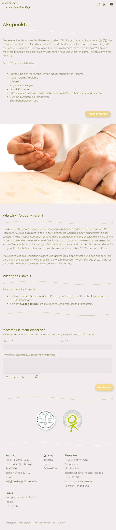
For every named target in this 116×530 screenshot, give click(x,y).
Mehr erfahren (98, 113)
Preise (9, 501)
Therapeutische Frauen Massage (84, 472)
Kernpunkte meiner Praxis (21, 497)
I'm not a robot (17, 377)
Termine (48, 459)
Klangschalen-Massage (78, 481)
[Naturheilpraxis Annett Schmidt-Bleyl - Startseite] (23, 6)
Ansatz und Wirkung (76, 459)
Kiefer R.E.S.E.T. (73, 477)
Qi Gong (48, 455)
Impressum (11, 522)
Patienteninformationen (44, 522)
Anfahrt (61, 522)
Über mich (12, 506)
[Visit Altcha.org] (36, 377)
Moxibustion (72, 468)
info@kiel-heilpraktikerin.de (21, 481)
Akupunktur (71, 464)
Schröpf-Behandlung (77, 485)
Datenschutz (25, 522)
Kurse (47, 464)
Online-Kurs (50, 468)
